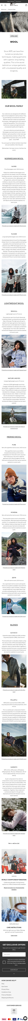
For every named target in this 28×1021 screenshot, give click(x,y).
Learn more (14, 935)
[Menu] (2, 5)
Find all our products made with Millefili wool (14, 759)
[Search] (5, 5)
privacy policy (22, 963)
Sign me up (14, 970)
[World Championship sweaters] (14, 861)
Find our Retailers (6, 995)
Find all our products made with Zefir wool (14, 616)
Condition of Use (6, 992)
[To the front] (18, 5)
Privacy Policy (5, 989)
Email (14, 1012)
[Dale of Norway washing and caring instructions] (14, 909)
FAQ (3, 984)
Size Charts (5, 986)
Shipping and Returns (8, 998)
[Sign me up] (14, 974)
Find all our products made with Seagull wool (14, 370)
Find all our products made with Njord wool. (14, 226)
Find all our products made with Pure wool (14, 504)
